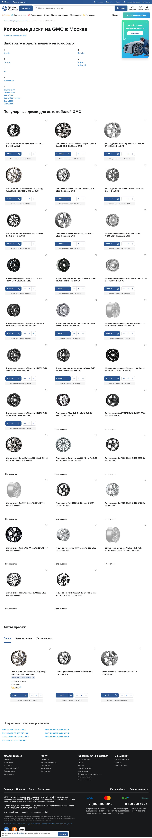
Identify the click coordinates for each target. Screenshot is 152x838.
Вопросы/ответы (139, 789)
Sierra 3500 (8, 104)
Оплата (118, 2)
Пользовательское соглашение (14, 824)
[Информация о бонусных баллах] (20, 687)
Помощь (115, 15)
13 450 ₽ (59, 199)
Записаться (135, 33)
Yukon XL (82, 65)
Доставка (109, 2)
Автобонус (90, 15)
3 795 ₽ (10, 423)
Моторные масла (9, 771)
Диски (46, 15)
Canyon (7, 62)
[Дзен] (22, 829)
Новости (21, 789)
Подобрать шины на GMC (15, 35)
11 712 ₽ (109, 199)
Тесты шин (44, 789)
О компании (98, 2)
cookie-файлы (19, 833)
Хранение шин (45, 765)
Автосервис (63, 15)
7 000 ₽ (10, 154)
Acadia (7, 53)
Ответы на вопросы (84, 780)
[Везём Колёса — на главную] (10, 8)
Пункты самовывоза (132, 2)
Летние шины (36, 15)
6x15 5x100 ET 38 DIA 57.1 (57, 733)
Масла (54, 15)
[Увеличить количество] (34, 154)
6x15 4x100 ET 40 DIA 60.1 (57, 737)
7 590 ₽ (109, 289)
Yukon (80, 62)
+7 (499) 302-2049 (99, 804)
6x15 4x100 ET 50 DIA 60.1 (14, 729)
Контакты (146, 2)
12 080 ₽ (59, 154)
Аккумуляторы (9, 774)
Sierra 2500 (8, 101)
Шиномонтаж (75, 15)
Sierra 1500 (8, 95)
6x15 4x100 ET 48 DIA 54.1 (57, 729)
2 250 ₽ (59, 333)
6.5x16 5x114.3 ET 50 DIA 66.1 (15, 737)
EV (5, 72)
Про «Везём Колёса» (122, 759)
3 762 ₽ (10, 333)
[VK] (6, 829)
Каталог (24, 8)
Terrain (81, 53)
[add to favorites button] (46, 120)
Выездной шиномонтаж (48, 762)
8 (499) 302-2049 (20, 2)
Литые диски (8, 765)
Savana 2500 (9, 90)
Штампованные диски (11, 768)
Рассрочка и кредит (84, 768)
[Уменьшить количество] (25, 154)
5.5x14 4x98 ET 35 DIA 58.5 (14, 740)
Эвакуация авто (46, 771)
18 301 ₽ (10, 244)
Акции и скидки (83, 771)
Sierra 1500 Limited (12, 98)
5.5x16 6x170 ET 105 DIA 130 (15, 733)
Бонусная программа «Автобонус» (89, 774)
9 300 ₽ (10, 199)
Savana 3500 (9, 93)
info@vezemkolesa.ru (44, 799)
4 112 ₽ (109, 378)
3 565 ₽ (109, 333)
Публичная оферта (33, 824)
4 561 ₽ (59, 378)
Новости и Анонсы (121, 765)
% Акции (6, 15)
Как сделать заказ (84, 759)
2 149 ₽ (10, 378)
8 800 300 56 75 (136, 804)
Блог (31, 789)
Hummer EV (9, 81)
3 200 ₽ (10, 289)
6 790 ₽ (109, 154)
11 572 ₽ (59, 244)
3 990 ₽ (109, 244)
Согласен (63, 834)
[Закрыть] (146, 22)
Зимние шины (20, 15)
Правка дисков (46, 768)
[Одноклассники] (14, 829)
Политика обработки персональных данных (57, 824)
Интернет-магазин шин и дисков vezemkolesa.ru (31, 797)
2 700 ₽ (59, 289)
